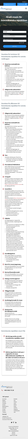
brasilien (15, 399)
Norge (15, 406)
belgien (3, 400)
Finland (15, 402)
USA (14, 412)
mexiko (15, 405)
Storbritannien (17, 410)
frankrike (4, 403)
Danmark (4, 402)
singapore (16, 409)
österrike (4, 408)
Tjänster (13, 432)
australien (4, 399)
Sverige (3, 409)
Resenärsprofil (21, 4)
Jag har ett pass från (7, 30)
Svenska (24, 2)
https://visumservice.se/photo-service (13, 184)
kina (14, 400)
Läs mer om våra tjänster (13, 426)
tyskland (4, 412)
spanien (4, 410)
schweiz (15, 408)
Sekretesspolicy (13, 429)
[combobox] (14, 40)
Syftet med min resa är (8, 39)
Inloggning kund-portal (9, 4)
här (20, 94)
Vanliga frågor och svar (13, 428)
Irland (15, 403)
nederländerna (5, 406)
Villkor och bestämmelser (13, 431)
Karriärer (13, 434)
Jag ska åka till (6, 34)
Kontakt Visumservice (6, 418)
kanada (3, 405)
